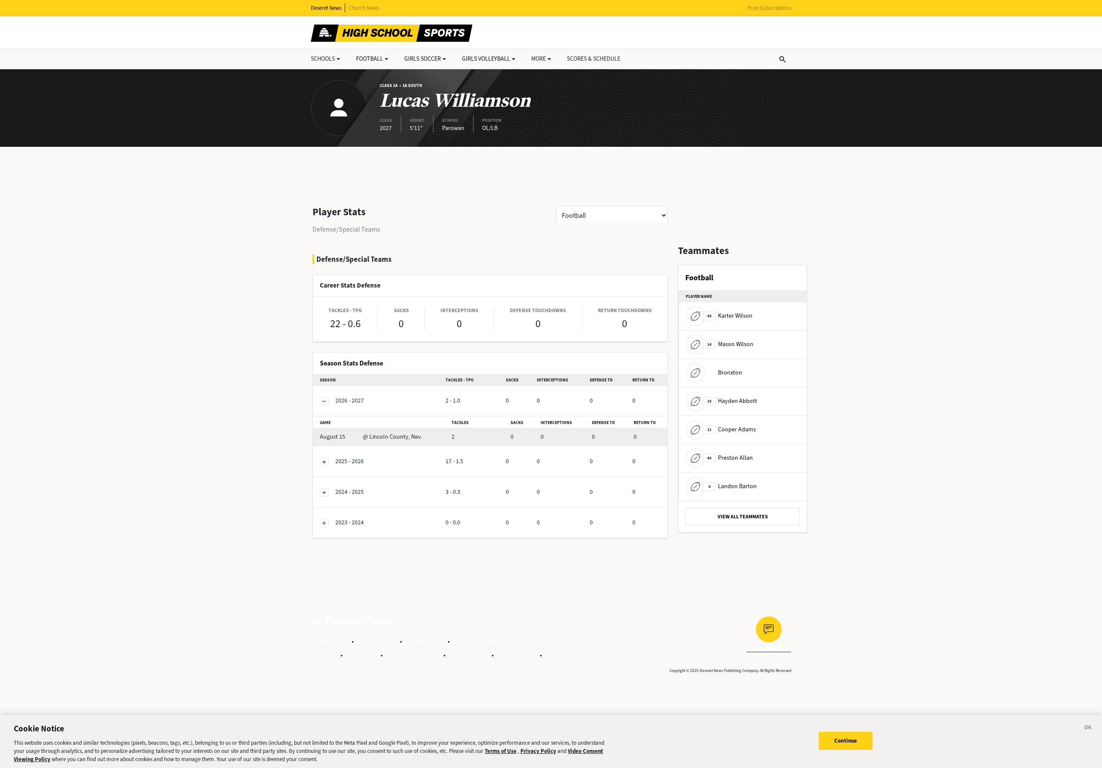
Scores (593, 59)
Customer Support (413, 655)
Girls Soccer (422, 59)
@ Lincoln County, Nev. (371, 437)
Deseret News (326, 8)
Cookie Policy (425, 641)
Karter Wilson (729, 316)
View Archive (563, 655)
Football (369, 59)
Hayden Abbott (732, 401)
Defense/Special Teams (346, 229)
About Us (324, 655)
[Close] (1088, 728)
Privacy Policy (376, 641)
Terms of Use (329, 641)
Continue (845, 740)
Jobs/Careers (468, 655)
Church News (364, 8)
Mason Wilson (730, 344)
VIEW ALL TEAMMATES (743, 516)
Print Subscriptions (769, 8)
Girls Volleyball (486, 59)
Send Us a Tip (516, 655)
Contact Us (361, 655)
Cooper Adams (731, 429)
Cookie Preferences (481, 641)
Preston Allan (730, 458)
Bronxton (730, 373)
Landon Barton (733, 486)
